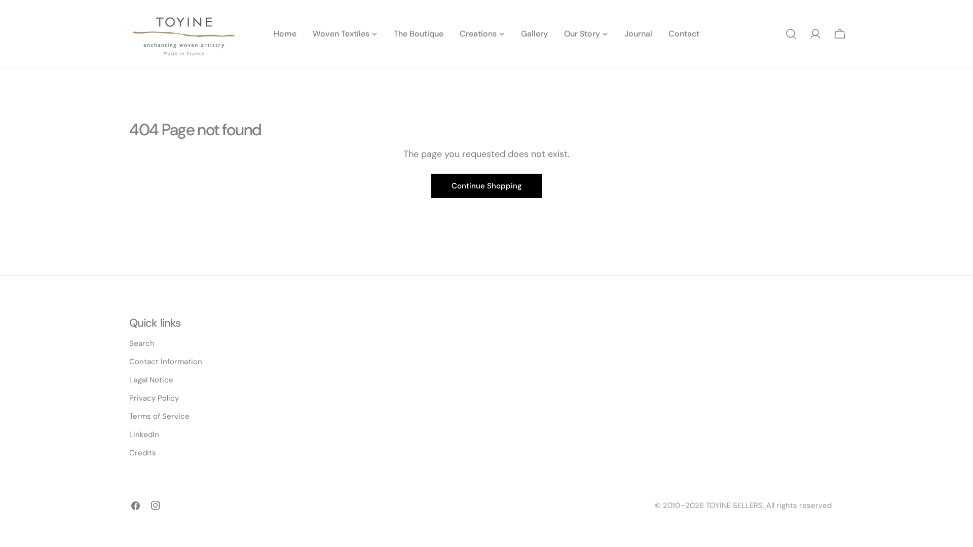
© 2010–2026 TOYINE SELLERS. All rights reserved (743, 505)
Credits (142, 453)
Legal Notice (151, 380)
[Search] (791, 34)
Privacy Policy (154, 398)
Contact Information (165, 362)
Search (142, 343)
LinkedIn (144, 434)
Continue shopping (487, 186)
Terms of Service (159, 416)
